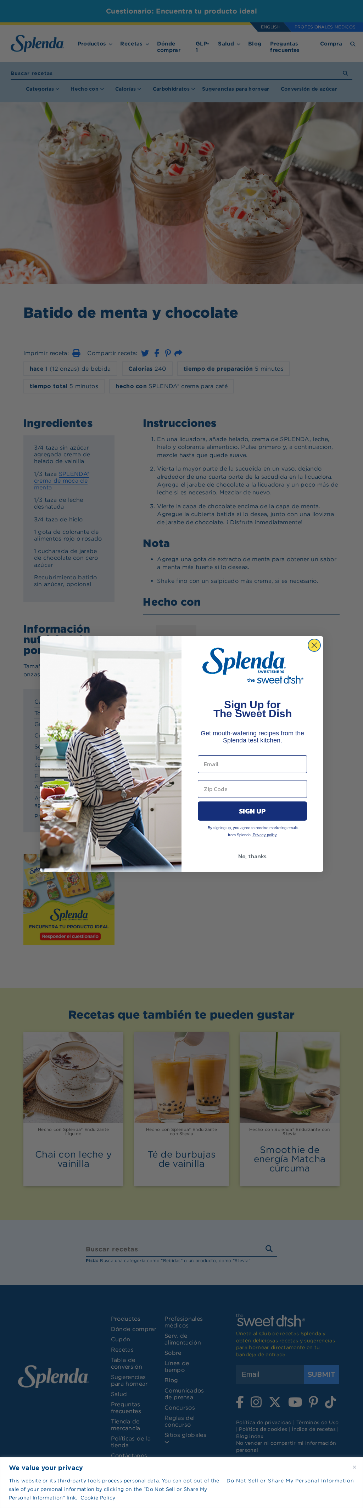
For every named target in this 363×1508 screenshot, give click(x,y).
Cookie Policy (97, 1498)
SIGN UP (252, 811)
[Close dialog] (314, 645)
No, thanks (252, 856)
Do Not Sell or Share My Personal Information (290, 1480)
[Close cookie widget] (354, 1467)
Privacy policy (264, 835)
